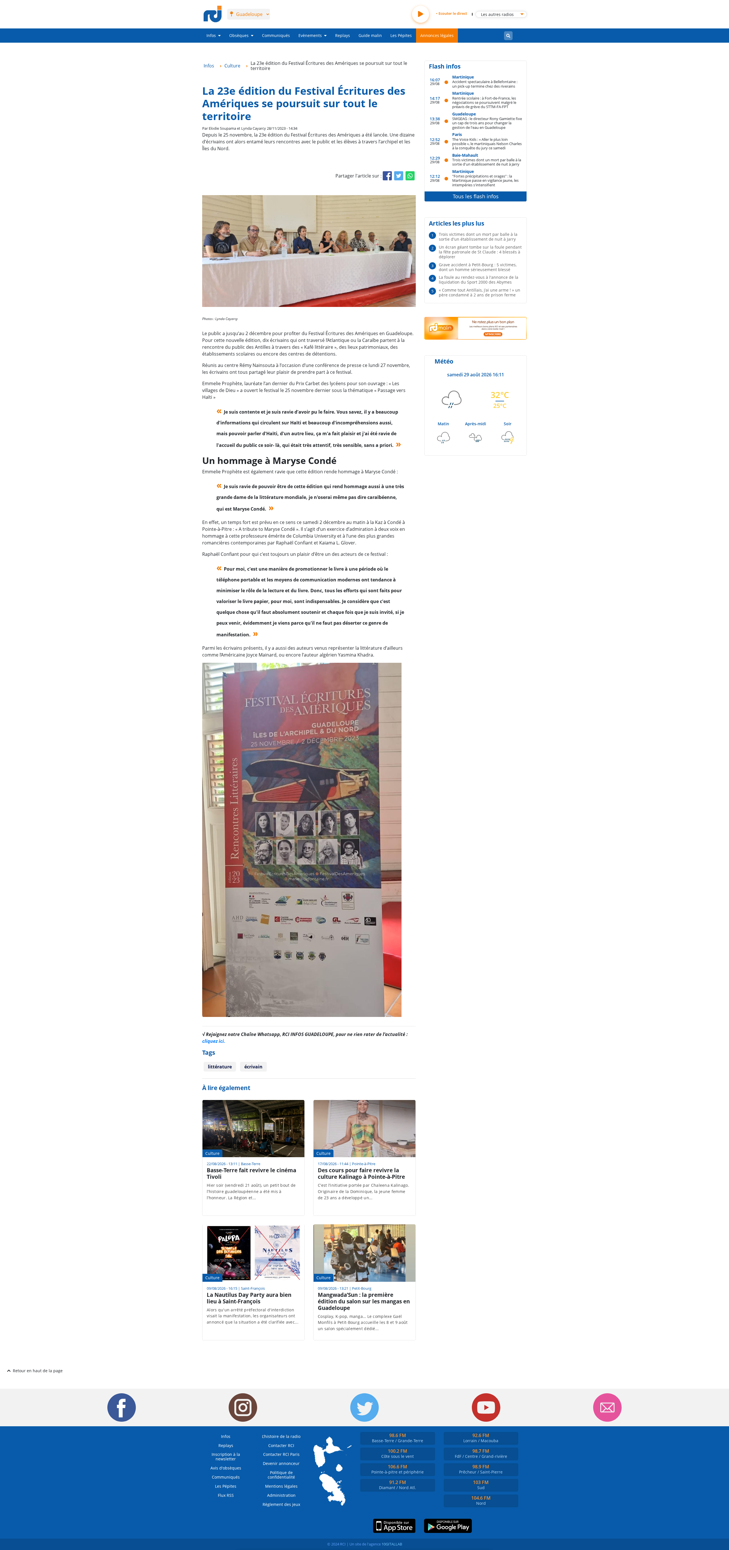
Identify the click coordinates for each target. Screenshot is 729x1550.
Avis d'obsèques (225, 1468)
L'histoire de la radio (281, 1436)
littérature (220, 1067)
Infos (211, 35)
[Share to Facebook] (387, 175)
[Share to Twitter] (398, 175)
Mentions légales (281, 1486)
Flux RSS (226, 1495)
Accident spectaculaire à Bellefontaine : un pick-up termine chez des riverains (484, 83)
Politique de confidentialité (281, 1475)
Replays (342, 35)
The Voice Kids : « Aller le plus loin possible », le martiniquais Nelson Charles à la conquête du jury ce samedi (487, 143)
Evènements (310, 35)
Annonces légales (437, 35)
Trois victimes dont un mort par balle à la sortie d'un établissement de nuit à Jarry (486, 162)
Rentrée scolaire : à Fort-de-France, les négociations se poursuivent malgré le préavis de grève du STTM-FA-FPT (484, 102)
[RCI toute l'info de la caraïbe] (212, 14)
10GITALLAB (392, 1544)
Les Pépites (401, 35)
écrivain (253, 1067)
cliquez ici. (213, 1041)
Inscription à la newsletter (226, 1457)
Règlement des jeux (281, 1504)
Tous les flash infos (476, 196)
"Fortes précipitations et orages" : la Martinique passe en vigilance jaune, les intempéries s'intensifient (485, 180)
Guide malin (370, 35)
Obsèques (239, 35)
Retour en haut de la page (38, 1370)
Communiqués (276, 35)
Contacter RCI (281, 1445)
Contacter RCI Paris (281, 1454)
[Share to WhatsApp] (410, 175)
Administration (281, 1495)
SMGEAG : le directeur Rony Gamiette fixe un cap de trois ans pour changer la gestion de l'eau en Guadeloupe (487, 123)
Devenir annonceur (281, 1463)
